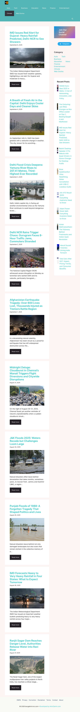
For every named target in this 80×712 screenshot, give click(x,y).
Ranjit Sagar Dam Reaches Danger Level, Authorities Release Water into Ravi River (26, 645)
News (44, 8)
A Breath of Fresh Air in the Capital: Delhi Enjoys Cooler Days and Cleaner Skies (27, 103)
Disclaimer (41, 700)
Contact (55, 700)
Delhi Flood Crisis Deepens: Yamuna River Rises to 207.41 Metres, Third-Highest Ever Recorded (26, 169)
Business (24, 8)
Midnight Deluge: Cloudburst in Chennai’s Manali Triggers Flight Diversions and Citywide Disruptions (24, 373)
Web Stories (20, 13)
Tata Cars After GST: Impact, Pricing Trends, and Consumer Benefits (66, 264)
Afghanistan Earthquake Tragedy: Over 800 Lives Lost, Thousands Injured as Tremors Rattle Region (26, 304)
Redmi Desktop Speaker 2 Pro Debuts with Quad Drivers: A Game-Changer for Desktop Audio (65, 156)
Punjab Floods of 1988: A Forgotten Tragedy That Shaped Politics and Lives (25, 508)
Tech (15, 8)
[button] (72, 18)
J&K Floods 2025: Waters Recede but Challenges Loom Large (25, 440)
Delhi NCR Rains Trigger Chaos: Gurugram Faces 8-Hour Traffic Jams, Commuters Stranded (26, 237)
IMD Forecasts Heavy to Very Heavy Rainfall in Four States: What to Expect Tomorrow (26, 578)
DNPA (19, 700)
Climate (9, 13)
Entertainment (64, 8)
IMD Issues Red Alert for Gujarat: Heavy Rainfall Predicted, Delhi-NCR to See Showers (27, 37)
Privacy (24, 700)
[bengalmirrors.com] (6, 2)
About (61, 700)
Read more (15, 84)
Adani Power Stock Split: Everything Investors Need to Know (66, 214)
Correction (32, 700)
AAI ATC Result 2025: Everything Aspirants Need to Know (66, 198)
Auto (8, 8)
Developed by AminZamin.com (50, 706)
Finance (53, 8)
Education (35, 8)
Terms (48, 700)
